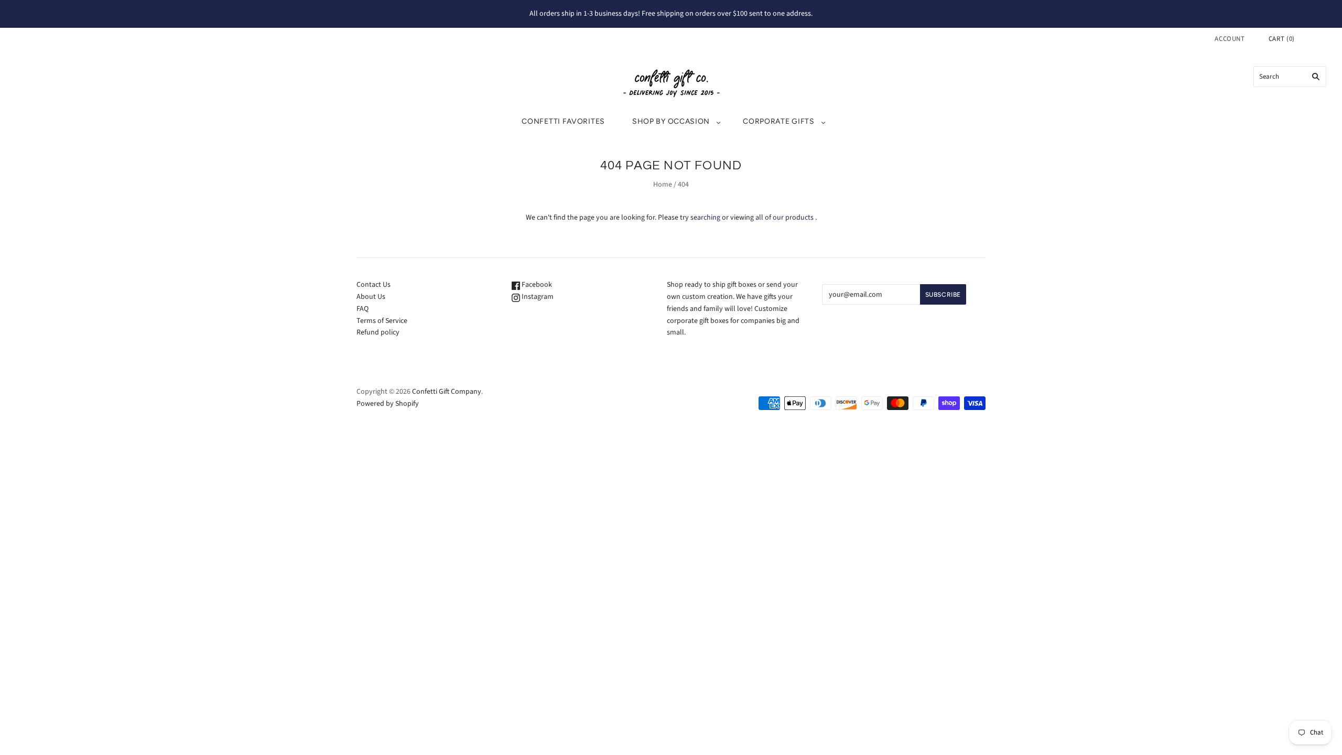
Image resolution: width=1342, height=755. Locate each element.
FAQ (362, 309)
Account (1230, 39)
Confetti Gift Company (446, 391)
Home (662, 184)
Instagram (537, 297)
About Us (370, 297)
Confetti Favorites (563, 121)
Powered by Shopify (387, 403)
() (1282, 39)
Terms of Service (381, 321)
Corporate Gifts (779, 121)
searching (705, 217)
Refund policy (377, 332)
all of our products (784, 217)
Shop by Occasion (671, 121)
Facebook (536, 284)
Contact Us (373, 284)
